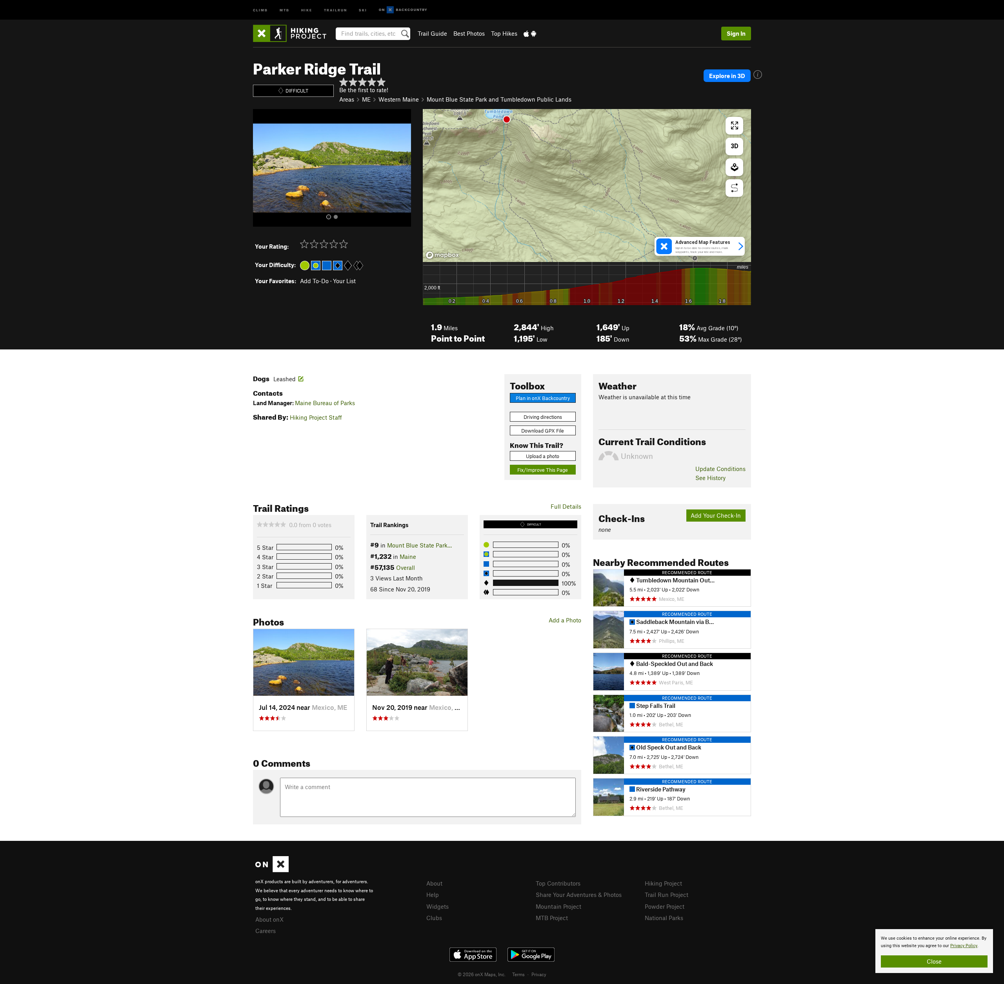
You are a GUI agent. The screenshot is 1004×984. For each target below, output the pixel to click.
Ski (363, 9)
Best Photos (469, 33)
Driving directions (543, 417)
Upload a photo (542, 456)
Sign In (736, 33)
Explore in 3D (727, 75)
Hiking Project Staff (316, 417)
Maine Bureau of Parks (325, 402)
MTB (284, 9)
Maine (408, 556)
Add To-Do (314, 280)
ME (366, 99)
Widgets (437, 906)
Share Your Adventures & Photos (579, 894)
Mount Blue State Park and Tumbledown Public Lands (499, 99)
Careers (265, 930)
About (434, 883)
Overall (405, 567)
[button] (261, 168)
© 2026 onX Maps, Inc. (482, 974)
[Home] (293, 33)
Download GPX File (542, 430)
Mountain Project (558, 906)
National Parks (664, 917)
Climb (260, 9)
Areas (346, 99)
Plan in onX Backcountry (543, 398)
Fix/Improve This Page (542, 470)
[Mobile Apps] (530, 33)
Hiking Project (663, 883)
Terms (518, 974)
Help (432, 894)
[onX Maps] (272, 869)
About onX (269, 919)
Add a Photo (565, 620)
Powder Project (664, 906)
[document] (934, 951)
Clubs (434, 917)
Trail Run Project (666, 894)
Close (934, 961)
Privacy (538, 974)
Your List (344, 280)
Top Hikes (504, 33)
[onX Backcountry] (403, 10)
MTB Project (552, 917)
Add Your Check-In (716, 515)
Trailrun (335, 9)
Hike (306, 9)
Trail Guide (432, 33)
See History (710, 477)
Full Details (566, 506)
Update (720, 468)
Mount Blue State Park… (419, 545)
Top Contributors (558, 883)
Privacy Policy (963, 945)
